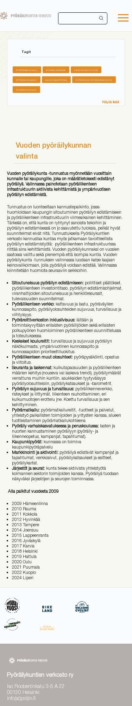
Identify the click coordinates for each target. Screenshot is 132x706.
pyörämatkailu (27, 70)
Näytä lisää (110, 102)
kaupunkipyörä (56, 80)
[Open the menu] (123, 18)
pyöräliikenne (56, 70)
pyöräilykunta (26, 90)
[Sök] (101, 18)
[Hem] (25, 15)
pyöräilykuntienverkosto (94, 80)
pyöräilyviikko (26, 80)
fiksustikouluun (86, 70)
